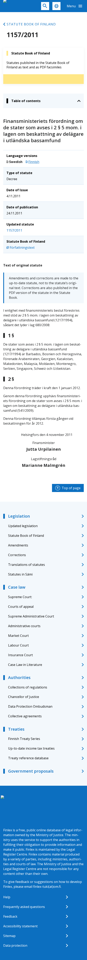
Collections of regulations (27, 687)
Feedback (10, 916)
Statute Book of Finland (31, 24)
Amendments (18, 545)
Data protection (15, 945)
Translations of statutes (26, 564)
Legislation (19, 516)
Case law (16, 587)
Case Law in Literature (25, 664)
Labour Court (18, 645)
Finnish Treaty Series (24, 738)
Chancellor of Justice (23, 697)
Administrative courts (24, 626)
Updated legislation (23, 526)
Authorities (19, 677)
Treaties (16, 729)
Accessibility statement (20, 926)
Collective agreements (25, 716)
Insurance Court (20, 655)
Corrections (17, 555)
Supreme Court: (20, 597)
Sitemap (9, 936)
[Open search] (45, 6)
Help (6, 897)
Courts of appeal (21, 606)
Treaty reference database (28, 758)
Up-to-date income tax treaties (31, 748)
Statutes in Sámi (20, 574)
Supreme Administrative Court (31, 616)
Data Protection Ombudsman (30, 706)
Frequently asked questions (24, 907)
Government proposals (31, 771)
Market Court (18, 635)
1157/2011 (14, 230)
